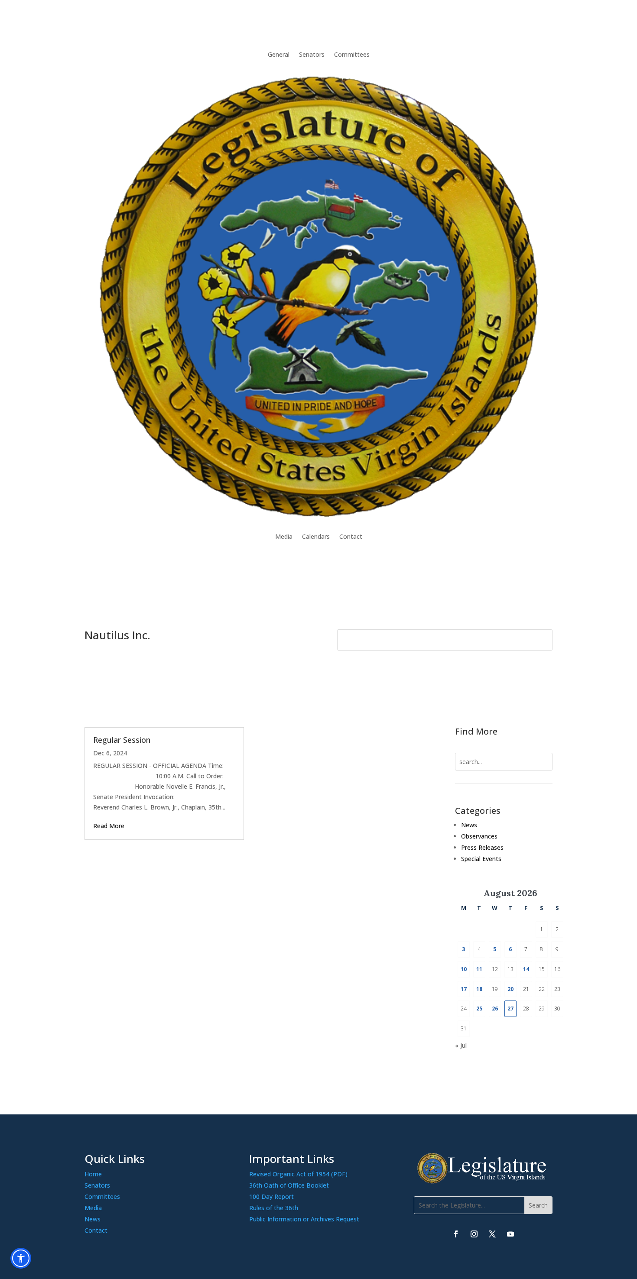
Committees (352, 54)
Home (93, 1174)
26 (495, 1008)
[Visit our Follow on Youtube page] (510, 1234)
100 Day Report (271, 1196)
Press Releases (482, 847)
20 (510, 989)
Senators (312, 54)
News (469, 825)
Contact (350, 536)
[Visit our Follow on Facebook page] (456, 1234)
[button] (538, 1205)
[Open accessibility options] (20, 1258)
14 (526, 969)
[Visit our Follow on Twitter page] (492, 1234)
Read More (108, 826)
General (278, 54)
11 (479, 969)
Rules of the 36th (273, 1208)
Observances (479, 836)
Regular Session (121, 740)
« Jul (461, 1045)
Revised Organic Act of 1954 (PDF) (298, 1174)
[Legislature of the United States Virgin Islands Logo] (483, 1181)
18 (479, 989)
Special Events (481, 859)
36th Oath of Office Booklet (289, 1185)
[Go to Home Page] (318, 295)
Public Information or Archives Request (304, 1219)
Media (283, 536)
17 (464, 989)
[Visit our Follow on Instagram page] (474, 1234)
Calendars (316, 536)
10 (464, 969)
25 (479, 1008)
